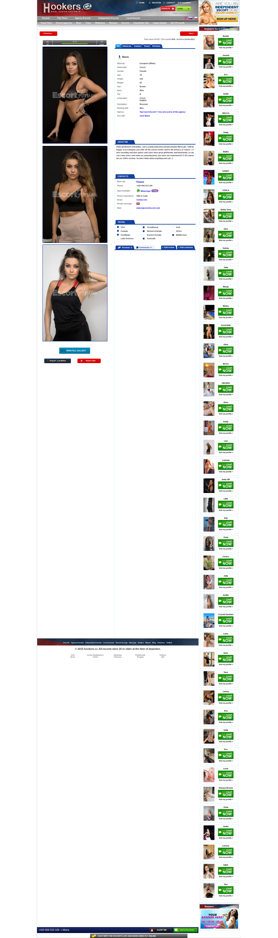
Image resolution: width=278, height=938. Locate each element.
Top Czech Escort (148, 112)
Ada (226, 518)
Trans (88, 23)
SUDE (226, 94)
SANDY (225, 171)
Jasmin (225, 55)
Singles (141, 643)
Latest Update (160, 23)
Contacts (165, 8)
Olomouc (118, 655)
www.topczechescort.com (148, 208)
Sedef (225, 826)
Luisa (225, 634)
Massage (132, 643)
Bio (118, 46)
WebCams (100, 23)
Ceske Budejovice (95, 655)
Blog (154, 643)
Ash (73, 655)
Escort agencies (64, 23)
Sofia (225, 730)
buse (226, 653)
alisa (226, 229)
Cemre (226, 557)
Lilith (226, 499)
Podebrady (140, 655)
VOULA (225, 190)
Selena (226, 248)
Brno (72, 657)
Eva (226, 711)
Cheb (95, 657)
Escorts (125, 23)
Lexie (225, 769)
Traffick (169, 643)
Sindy (225, 132)
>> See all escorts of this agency (170, 112)
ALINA (226, 595)
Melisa (226, 306)
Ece (226, 75)
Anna (225, 537)
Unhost (163, 655)
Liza (226, 441)
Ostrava (117, 657)
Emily (225, 422)
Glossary (161, 643)
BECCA (225, 113)
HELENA (226, 383)
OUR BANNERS (184, 3)
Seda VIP (226, 479)
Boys (78, 23)
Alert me (162, 930)
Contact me (141, 200)
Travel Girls (46, 23)
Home (141, 3)
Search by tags (122, 643)
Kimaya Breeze (226, 788)
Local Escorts (133, 18)
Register (156, 3)
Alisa (225, 344)
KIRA (225, 865)
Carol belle (226, 325)
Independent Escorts (108, 18)
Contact (137, 46)
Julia (226, 267)
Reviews (113, 23)
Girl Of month (177, 23)
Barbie (226, 36)
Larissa (225, 846)
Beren (226, 364)
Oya (226, 884)
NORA (226, 152)
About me (126, 46)
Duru (226, 402)
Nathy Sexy (226, 210)
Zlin (162, 657)
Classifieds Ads (141, 23)
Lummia (226, 460)
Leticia (226, 691)
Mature (148, 643)
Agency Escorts (77, 643)
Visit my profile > (226, 48)
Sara (226, 672)
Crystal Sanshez (225, 614)
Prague (140, 181)
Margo (226, 287)
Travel (147, 46)
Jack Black (145, 116)
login (180, 8)
